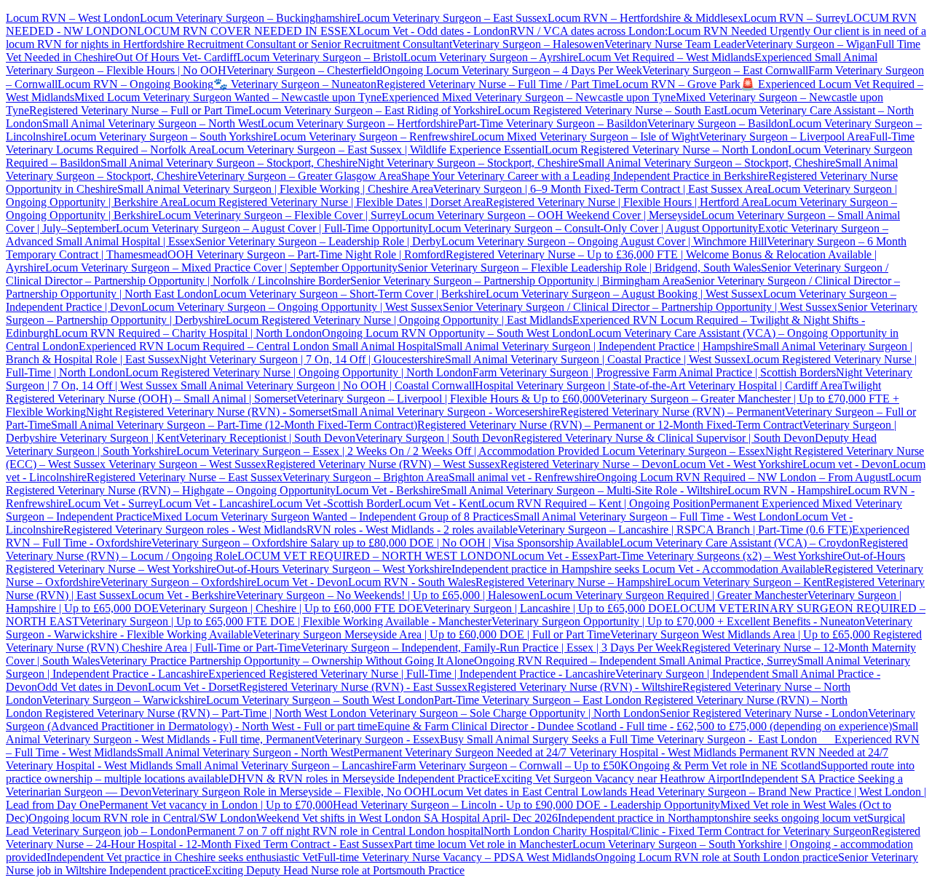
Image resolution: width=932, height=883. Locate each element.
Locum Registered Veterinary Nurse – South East (610, 110)
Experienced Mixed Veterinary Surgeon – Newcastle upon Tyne (529, 97)
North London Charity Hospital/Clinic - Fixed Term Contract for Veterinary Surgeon (677, 831)
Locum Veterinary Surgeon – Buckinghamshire (248, 18)
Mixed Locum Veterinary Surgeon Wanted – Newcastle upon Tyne (228, 97)
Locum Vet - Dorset (193, 687)
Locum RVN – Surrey (794, 18)
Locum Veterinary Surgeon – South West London (320, 700)
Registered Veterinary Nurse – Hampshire (571, 582)
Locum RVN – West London (73, 18)
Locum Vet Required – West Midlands (666, 57)
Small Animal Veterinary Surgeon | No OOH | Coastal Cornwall (326, 385)
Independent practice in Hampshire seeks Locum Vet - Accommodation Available (637, 569)
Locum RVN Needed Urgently (739, 31)
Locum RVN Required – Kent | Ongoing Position (595, 503)
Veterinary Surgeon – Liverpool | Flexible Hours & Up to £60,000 (448, 398)
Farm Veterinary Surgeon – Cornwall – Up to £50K (510, 765)
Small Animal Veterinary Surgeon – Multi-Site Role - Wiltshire (584, 490)
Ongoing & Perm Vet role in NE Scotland (725, 765)
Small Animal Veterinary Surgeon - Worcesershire (445, 411)
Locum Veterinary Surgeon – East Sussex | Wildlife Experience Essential (378, 149)
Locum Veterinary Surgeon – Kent (746, 582)
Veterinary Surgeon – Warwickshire (124, 700)
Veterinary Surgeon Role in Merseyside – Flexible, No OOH (290, 791)
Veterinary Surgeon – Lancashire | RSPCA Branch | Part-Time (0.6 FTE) (685, 529)
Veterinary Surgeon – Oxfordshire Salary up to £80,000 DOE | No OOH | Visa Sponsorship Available (385, 542)
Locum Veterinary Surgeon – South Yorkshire (168, 136)
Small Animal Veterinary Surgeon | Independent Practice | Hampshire (594, 346)
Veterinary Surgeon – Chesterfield (304, 70)
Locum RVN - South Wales (411, 582)
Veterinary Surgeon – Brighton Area (366, 477)
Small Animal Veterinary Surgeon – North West (151, 123)
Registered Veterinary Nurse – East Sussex (185, 477)
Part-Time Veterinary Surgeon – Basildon (552, 123)
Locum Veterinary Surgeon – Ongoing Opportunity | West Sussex (292, 307)
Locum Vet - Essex (555, 556)
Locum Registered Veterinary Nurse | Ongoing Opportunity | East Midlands (399, 320)
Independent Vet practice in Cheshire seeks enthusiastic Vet (182, 857)
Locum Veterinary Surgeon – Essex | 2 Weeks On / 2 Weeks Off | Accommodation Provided (387, 451)
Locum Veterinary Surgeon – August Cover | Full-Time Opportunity (272, 228)
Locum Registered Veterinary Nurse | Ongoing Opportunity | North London (299, 372)
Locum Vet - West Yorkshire (737, 464)
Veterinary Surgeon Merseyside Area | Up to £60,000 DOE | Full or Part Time (431, 634)
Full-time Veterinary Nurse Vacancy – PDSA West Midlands (456, 857)
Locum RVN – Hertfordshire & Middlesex (645, 18)
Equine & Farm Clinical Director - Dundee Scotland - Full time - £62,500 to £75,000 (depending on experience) (634, 726)
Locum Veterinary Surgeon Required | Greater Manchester (673, 595)
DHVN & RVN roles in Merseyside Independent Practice (361, 778)
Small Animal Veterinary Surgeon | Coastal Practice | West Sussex (595, 359)
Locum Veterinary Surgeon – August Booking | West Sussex (624, 294)
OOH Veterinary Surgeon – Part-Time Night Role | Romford (306, 254)
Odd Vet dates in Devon (92, 687)
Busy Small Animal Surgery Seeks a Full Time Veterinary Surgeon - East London (637, 739)
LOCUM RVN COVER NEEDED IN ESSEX (247, 31)
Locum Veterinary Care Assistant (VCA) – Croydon (739, 542)
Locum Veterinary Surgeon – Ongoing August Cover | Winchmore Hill (604, 241)
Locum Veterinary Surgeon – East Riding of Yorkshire (372, 110)
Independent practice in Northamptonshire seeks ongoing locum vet (712, 818)
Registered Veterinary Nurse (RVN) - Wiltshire (574, 687)
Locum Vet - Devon (302, 582)
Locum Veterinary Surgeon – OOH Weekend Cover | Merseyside (551, 215)
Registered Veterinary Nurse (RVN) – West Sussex (383, 464)
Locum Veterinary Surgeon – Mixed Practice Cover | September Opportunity (221, 267)
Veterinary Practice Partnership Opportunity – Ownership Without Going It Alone (287, 660)
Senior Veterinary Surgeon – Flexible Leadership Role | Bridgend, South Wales (579, 267)
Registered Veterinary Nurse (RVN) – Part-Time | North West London (204, 713)
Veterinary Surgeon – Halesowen (528, 44)
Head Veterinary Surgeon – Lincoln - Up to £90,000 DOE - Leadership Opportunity (526, 805)
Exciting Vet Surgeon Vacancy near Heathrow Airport (617, 778)
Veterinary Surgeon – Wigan (811, 44)
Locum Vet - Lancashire (214, 503)
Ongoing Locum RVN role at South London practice (716, 857)
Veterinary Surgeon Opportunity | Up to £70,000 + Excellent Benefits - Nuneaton (678, 621)
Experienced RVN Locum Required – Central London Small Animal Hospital (257, 346)
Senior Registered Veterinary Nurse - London (764, 713)
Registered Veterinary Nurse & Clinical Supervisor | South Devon (664, 438)
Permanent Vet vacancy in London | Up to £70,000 (216, 805)
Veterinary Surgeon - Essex (377, 739)
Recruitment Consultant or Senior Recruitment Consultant (319, 44)
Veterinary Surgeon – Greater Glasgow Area (299, 176)
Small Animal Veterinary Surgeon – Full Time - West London (654, 516)
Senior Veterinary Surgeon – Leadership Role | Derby (318, 241)
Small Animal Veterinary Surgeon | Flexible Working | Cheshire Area (275, 189)
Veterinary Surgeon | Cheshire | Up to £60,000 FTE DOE (291, 608)
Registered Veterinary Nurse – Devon (586, 464)
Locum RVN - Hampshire (787, 490)
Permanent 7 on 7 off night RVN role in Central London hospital (334, 831)
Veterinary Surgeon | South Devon (434, 438)
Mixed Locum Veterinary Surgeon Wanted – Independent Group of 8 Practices (332, 516)
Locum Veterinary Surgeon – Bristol (320, 57)
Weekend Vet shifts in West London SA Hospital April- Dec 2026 (407, 818)
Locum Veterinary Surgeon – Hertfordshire (359, 123)
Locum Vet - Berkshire (388, 490)
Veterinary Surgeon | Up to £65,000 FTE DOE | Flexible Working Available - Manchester (285, 621)
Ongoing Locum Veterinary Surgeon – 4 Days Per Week (512, 70)
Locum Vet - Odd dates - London (433, 31)
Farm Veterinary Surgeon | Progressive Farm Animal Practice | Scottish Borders (654, 372)
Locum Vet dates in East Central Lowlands (530, 791)
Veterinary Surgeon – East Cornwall (725, 70)
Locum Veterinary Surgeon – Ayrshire (490, 57)
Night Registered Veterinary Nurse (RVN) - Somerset (208, 411)
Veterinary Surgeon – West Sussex (186, 464)
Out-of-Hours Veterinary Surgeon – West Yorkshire (333, 569)
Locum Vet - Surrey (113, 503)
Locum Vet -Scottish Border (333, 503)
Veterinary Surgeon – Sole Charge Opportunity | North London (513, 713)
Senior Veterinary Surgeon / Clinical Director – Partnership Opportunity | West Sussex (640, 307)
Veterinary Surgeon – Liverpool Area (784, 136)
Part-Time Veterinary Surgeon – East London (539, 700)
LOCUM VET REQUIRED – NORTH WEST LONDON (374, 556)
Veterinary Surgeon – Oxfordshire (178, 582)
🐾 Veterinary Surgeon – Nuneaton (294, 84)
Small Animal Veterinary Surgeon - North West (245, 752)
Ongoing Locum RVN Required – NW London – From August (742, 477)
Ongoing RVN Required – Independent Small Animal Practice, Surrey (635, 660)
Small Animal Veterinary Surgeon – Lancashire (283, 765)
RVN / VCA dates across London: (589, 31)
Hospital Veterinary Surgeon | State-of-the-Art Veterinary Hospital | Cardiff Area (658, 385)
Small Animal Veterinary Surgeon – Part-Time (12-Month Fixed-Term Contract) (234, 425)
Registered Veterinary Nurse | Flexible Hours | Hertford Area (625, 202)
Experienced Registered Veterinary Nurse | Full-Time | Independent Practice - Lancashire (411, 674)
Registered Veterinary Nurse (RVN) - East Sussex (353, 687)
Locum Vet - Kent (439, 503)
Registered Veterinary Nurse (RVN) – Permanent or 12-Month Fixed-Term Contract (609, 425)
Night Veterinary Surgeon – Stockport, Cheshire (468, 163)
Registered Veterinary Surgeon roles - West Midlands (185, 529)
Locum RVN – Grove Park (678, 84)
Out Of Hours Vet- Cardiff (176, 57)
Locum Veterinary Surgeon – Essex (682, 451)
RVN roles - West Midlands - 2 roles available (412, 529)
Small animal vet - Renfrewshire (522, 477)
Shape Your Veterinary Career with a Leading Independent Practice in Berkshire (584, 176)
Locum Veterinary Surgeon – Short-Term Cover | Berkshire (349, 294)
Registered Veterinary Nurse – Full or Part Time (138, 110)
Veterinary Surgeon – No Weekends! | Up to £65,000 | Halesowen (388, 595)
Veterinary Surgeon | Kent (118, 438)
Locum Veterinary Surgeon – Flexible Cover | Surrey (279, 215)
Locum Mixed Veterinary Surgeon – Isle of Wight (585, 136)
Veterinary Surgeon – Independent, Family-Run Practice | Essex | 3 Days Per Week (491, 647)
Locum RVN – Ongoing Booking (135, 84)
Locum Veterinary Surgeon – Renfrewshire (372, 136)
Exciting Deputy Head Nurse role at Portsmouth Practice (335, 870)
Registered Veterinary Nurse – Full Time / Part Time (495, 84)
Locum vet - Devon (847, 464)
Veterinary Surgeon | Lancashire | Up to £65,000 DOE (548, 608)
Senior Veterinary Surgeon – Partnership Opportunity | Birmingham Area (517, 280)
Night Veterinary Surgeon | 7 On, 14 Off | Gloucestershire (312, 359)
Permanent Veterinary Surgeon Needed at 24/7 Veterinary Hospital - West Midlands (546, 752)
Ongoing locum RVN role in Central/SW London (142, 818)
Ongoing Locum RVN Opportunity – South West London (455, 333)
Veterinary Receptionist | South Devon (267, 438)
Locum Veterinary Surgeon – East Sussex (452, 18)
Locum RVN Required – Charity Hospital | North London (188, 333)
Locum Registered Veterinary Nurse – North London (666, 149)
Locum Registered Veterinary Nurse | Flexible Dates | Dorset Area (334, 202)
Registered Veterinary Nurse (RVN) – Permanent (672, 411)
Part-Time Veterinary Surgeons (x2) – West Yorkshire (720, 556)
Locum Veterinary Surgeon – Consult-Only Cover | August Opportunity (593, 228)
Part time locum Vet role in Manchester (483, 844)
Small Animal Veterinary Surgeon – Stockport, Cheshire (229, 163)
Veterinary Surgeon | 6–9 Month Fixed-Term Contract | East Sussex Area (600, 189)
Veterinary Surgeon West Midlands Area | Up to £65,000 (741, 634)
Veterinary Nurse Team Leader (675, 44)
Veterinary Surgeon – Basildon (718, 123)
